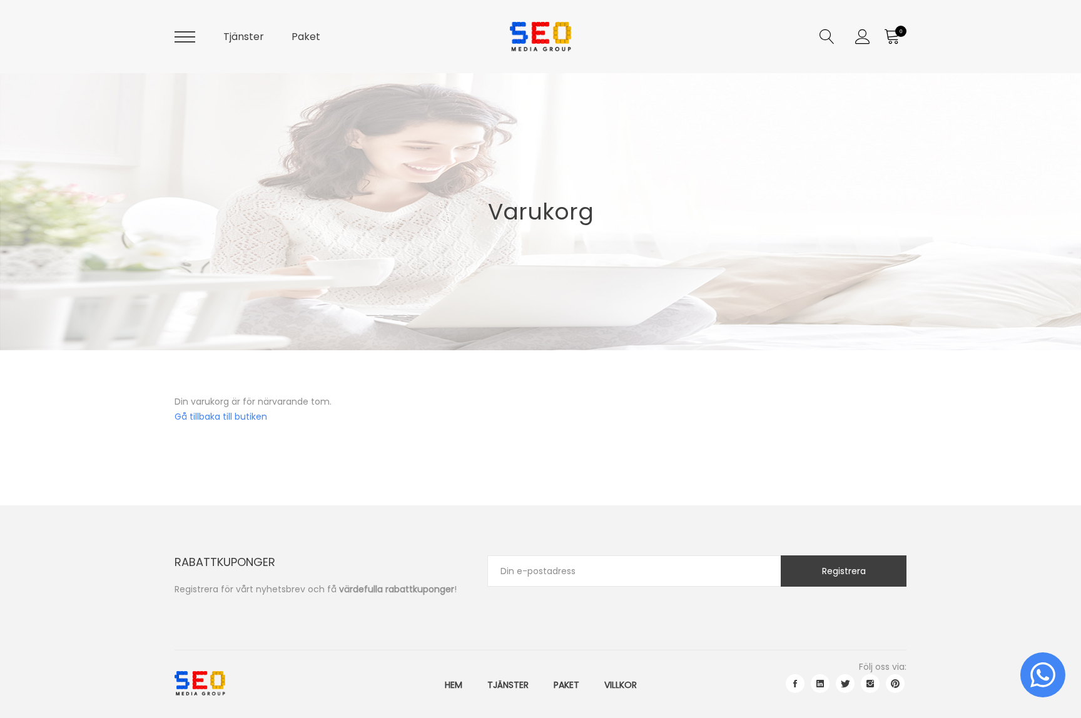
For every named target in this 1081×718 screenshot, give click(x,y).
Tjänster (243, 36)
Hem (453, 685)
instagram (870, 683)
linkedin (820, 683)
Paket (306, 36)
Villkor (620, 685)
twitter (845, 683)
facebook (795, 683)
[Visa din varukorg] (891, 36)
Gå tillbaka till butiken (221, 416)
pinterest (895, 683)
